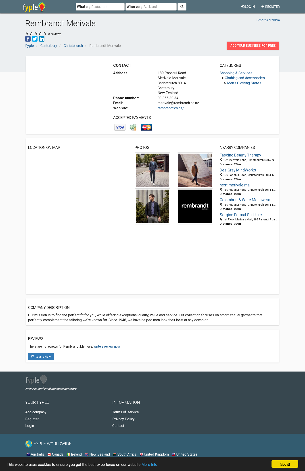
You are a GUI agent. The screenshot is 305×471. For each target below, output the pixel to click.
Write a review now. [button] (107, 346)
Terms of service (125, 412)
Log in (249, 6)
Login (29, 426)
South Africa (126, 454)
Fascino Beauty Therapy (240, 155)
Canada (57, 454)
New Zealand (99, 454)
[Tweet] (35, 38)
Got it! (285, 464)
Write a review (41, 356)
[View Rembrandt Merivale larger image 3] (153, 206)
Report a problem (268, 20)
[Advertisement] (65, 90)
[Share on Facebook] (28, 38)
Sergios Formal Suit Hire (241, 215)
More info (149, 464)
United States (186, 454)
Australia (37, 454)
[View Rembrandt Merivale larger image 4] (195, 206)
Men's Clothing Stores (244, 83)
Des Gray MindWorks (238, 170)
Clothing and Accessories (245, 78)
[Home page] (34, 6)
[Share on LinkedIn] (41, 38)
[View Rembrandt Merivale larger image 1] (153, 170)
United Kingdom (156, 454)
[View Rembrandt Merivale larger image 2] (195, 170)
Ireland (76, 454)
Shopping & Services (236, 73)
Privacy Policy (123, 419)
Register (272, 6)
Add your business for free (253, 45)
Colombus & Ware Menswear (245, 200)
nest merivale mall (235, 185)
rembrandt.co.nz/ (171, 108)
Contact (118, 426)
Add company (35, 412)
